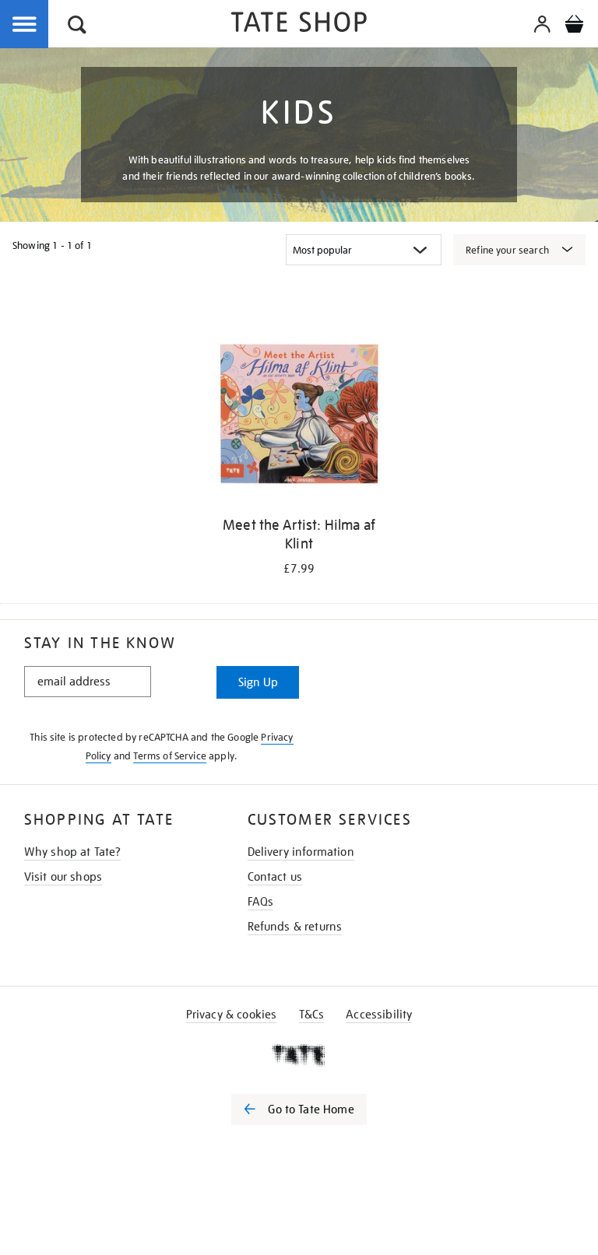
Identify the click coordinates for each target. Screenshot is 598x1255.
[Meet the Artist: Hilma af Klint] (299, 417)
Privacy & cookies (231, 1014)
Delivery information (301, 852)
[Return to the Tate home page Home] (299, 24)
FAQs (261, 902)
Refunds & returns (295, 926)
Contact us (275, 877)
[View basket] (574, 26)
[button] (77, 27)
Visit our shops (63, 877)
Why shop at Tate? (72, 852)
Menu (25, 25)
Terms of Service (169, 755)
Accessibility (379, 1014)
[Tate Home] (299, 1055)
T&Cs (312, 1014)
